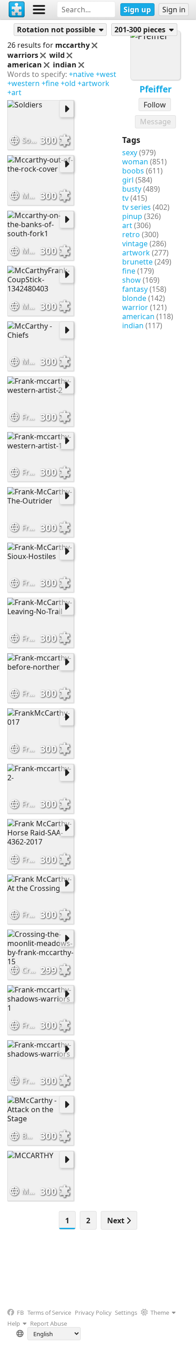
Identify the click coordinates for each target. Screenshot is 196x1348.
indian (133, 325)
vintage (135, 244)
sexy (129, 153)
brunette (137, 262)
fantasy (135, 289)
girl (128, 180)
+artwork (93, 83)
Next (116, 1221)
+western (23, 83)
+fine (50, 83)
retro (131, 234)
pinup (132, 216)
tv (125, 198)
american (138, 316)
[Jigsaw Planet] (16, 9)
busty (131, 189)
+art (14, 92)
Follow (155, 105)
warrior (135, 307)
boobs (133, 171)
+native (81, 74)
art (127, 225)
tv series (136, 207)
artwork (136, 253)
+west (106, 74)
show (131, 280)
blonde (134, 298)
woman (135, 162)
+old (68, 83)
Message (155, 122)
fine (128, 271)
